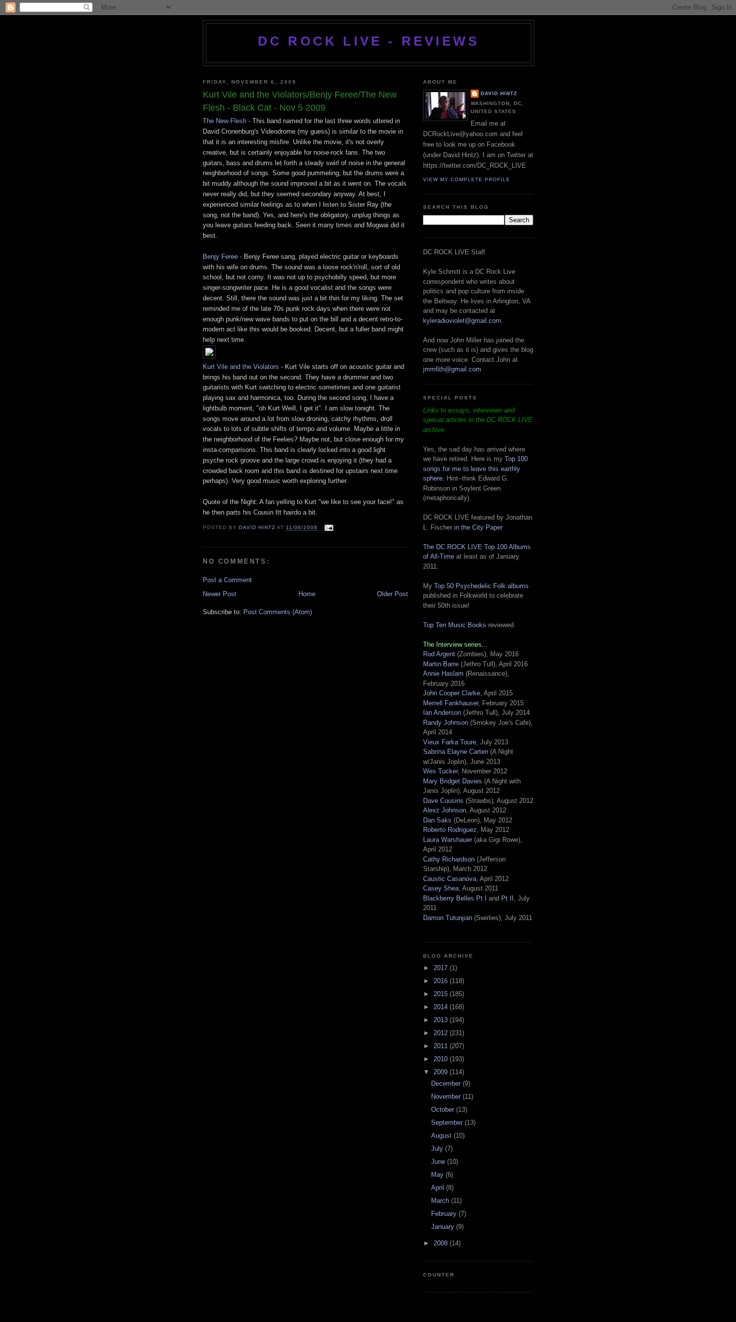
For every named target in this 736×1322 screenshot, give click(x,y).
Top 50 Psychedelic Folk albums (481, 586)
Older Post (392, 594)
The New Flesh (224, 121)
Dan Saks (437, 820)
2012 (442, 1033)
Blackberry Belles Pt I (455, 898)
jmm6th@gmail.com (452, 369)
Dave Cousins (443, 800)
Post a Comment (227, 580)
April (438, 1187)
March (441, 1200)
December (447, 1083)
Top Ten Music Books (454, 625)
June (439, 1161)
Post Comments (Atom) (277, 612)
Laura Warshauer (447, 839)
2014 (442, 1007)
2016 (442, 981)
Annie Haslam (444, 673)
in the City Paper (477, 527)
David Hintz (258, 528)
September (448, 1122)
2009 (442, 1072)
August (442, 1135)
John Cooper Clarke (451, 693)
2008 (442, 1243)
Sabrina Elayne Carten (455, 751)
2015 (442, 994)
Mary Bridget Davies (452, 781)
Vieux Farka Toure (449, 742)
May (438, 1174)
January (443, 1226)
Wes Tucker (440, 771)
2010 (442, 1059)
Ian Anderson (442, 712)
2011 (442, 1046)
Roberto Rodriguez (450, 829)
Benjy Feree (220, 256)
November (447, 1096)
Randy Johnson (445, 722)
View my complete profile (466, 179)
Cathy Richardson (449, 859)
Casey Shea (441, 888)
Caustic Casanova (449, 879)
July (438, 1148)
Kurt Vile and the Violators (241, 366)
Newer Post (219, 594)
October (443, 1109)
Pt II (507, 898)
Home (306, 594)
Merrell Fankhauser (450, 703)
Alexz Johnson (444, 810)
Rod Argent (439, 654)
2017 (442, 968)
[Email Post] (327, 528)
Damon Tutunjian (447, 918)
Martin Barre (441, 664)
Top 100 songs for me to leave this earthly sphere (475, 468)
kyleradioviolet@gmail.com (462, 320)
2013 (442, 1020)
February (445, 1213)
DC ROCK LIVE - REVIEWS (368, 41)
